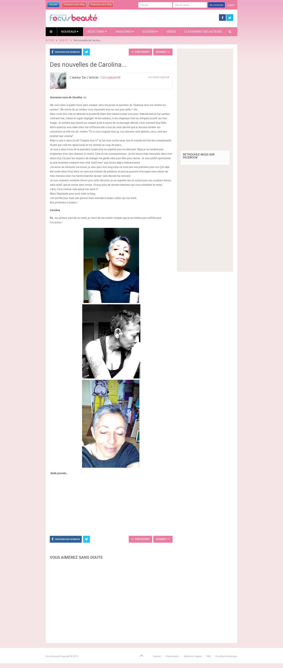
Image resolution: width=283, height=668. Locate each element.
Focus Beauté (53, 656)
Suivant (161, 51)
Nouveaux (69, 31)
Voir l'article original (157, 77)
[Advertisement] (111, 505)
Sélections (96, 31)
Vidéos (171, 31)
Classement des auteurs (203, 31)
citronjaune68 (110, 77)
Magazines (124, 31)
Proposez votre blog (74, 4)
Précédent (142, 51)
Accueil (53, 4)
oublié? (231, 5)
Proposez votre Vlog (101, 4)
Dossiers (149, 31)
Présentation (172, 656)
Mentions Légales (193, 656)
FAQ (209, 656)
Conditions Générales (226, 656)
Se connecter (216, 5)
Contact (157, 656)
